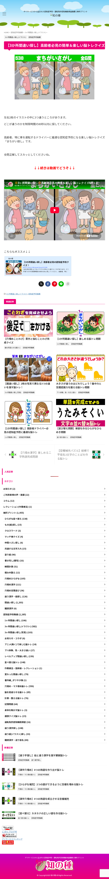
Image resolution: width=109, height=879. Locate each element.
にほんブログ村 (9, 831)
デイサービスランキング (12, 839)
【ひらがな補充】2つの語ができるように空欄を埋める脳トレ (50, 784)
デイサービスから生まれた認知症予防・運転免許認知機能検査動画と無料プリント (54, 857)
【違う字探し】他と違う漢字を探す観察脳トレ (42, 755)
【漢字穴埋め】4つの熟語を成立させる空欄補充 (43, 798)
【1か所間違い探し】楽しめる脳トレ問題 (78, 338)
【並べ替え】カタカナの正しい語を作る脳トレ (42, 813)
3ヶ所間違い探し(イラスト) (16, 294)
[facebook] (48, 284)
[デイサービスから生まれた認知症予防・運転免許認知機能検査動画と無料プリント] (55, 15)
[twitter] (41, 284)
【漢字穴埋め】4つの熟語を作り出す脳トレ (40, 769)
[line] (61, 284)
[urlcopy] (67, 284)
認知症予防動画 (34, 294)
